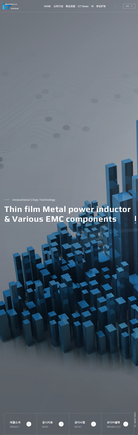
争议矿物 (101, 6)
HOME (47, 6)
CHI (127, 6)
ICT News (83, 6)
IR (92, 6)
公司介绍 (58, 6)
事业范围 (70, 6)
